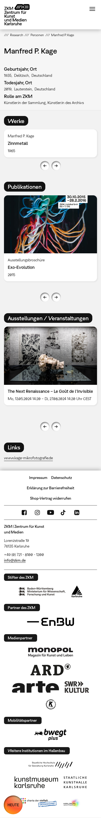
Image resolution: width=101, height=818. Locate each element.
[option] (50, 143)
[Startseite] (20, 15)
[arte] (35, 687)
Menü (92, 9)
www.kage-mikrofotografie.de (28, 458)
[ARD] (50, 669)
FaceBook (24, 512)
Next (56, 165)
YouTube (50, 512)
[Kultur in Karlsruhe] (50, 704)
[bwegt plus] (50, 735)
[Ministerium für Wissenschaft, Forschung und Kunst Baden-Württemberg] (42, 591)
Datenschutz (61, 477)
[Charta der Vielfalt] (38, 803)
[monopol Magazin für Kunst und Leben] (50, 652)
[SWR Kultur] (77, 687)
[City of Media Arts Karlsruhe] (71, 803)
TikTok (63, 512)
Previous (45, 165)
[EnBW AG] (50, 622)
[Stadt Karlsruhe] (77, 591)
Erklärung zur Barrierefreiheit (50, 488)
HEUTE (13, 805)
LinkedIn (77, 512)
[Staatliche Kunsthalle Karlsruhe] (75, 782)
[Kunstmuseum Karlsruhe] (36, 782)
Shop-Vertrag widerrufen (50, 498)
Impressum (38, 477)
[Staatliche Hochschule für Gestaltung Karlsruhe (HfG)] (50, 764)
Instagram (37, 512)
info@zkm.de (15, 560)
